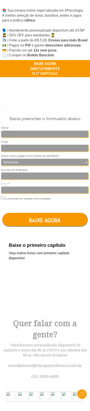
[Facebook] (45, 396)
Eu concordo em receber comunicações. (27, 198)
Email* (5, 141)
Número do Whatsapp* (14, 169)
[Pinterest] (56, 396)
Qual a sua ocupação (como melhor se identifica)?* (30, 155)
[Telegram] (67, 396)
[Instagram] (23, 396)
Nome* (5, 127)
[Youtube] (34, 396)
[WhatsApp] (11, 396)
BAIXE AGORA (45, 220)
